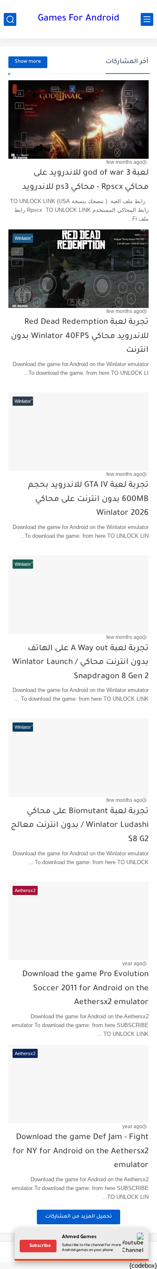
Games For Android (78, 19)
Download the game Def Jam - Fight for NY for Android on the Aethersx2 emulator (81, 1151)
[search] (10, 19)
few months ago (124, 162)
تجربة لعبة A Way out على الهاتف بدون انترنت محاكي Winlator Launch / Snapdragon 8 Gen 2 (80, 662)
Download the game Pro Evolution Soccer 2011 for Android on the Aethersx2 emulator (85, 988)
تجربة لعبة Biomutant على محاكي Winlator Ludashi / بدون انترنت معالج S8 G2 (80, 825)
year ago (132, 963)
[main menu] (147, 19)
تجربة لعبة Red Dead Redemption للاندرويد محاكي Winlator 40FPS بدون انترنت (80, 336)
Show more (28, 62)
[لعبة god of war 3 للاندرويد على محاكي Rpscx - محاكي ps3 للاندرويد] (78, 119)
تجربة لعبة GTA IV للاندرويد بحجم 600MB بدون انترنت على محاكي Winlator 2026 (88, 499)
